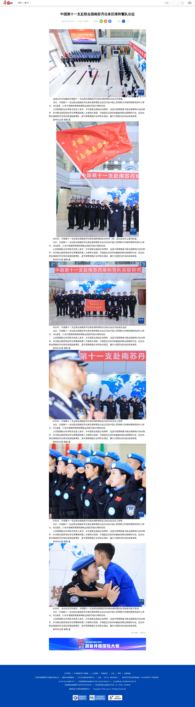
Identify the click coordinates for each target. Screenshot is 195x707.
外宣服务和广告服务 (81, 673)
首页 (20, 3)
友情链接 (127, 673)
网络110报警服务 (68, 677)
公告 (112, 673)
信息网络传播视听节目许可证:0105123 (78, 685)
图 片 (27, 3)
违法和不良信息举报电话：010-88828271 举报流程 (140, 677)
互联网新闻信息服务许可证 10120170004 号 (94, 681)
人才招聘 (95, 673)
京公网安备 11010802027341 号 (124, 681)
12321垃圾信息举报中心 (86, 677)
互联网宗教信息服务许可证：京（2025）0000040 (112, 685)
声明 (119, 673)
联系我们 (104, 673)
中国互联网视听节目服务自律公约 (47, 677)
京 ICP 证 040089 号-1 (67, 681)
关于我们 (67, 673)
